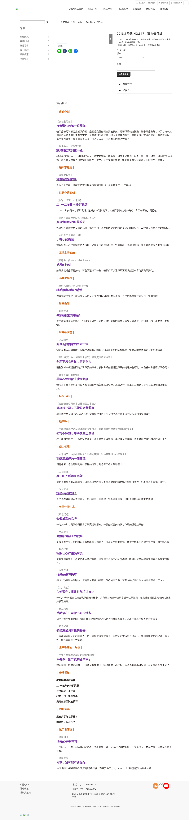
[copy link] (76, 51)
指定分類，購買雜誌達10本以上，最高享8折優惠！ (140, 45)
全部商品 (65, 22)
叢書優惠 (137, 8)
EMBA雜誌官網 (75, 8)
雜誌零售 (108, 8)
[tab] (144, 84)
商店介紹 (164, 8)
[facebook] (65, 51)
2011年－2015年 (94, 22)
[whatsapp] (70, 51)
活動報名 (150, 8)
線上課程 (123, 8)
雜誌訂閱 (92, 8)
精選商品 (24, 36)
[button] (144, 84)
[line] (59, 51)
